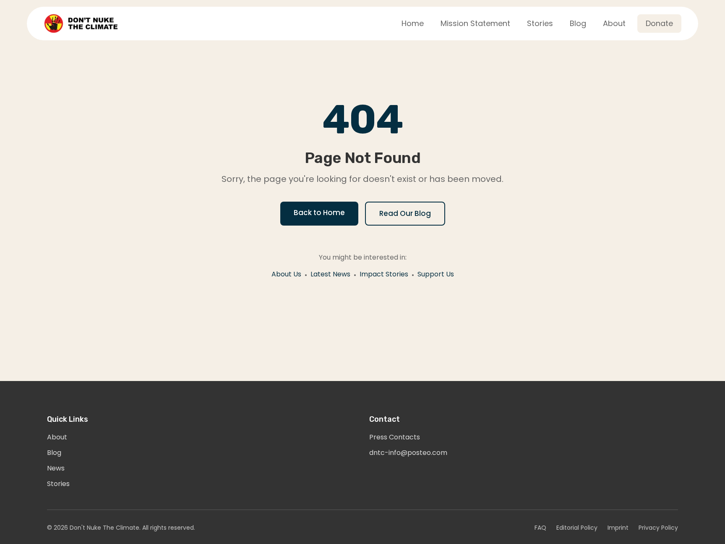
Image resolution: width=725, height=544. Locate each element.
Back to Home (319, 213)
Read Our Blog (405, 213)
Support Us (435, 274)
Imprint (618, 527)
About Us (286, 274)
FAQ (540, 527)
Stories (58, 484)
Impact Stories (384, 274)
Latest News (330, 274)
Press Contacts (394, 437)
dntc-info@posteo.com (408, 452)
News (56, 468)
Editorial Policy (576, 527)
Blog (54, 452)
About (57, 437)
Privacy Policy (658, 527)
